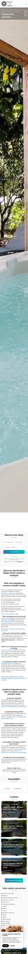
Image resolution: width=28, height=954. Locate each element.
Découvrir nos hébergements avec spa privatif (14, 707)
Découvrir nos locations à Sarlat (10, 614)
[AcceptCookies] (2, 951)
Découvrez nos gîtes (6, 593)
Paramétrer (12, 945)
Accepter (5, 945)
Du (6, 542)
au (15, 542)
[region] (12, 937)
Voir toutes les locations (14, 881)
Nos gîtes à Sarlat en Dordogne (9, 663)
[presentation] (25, 11)
